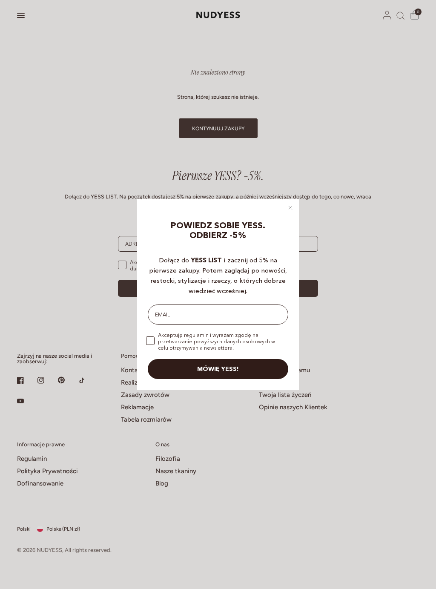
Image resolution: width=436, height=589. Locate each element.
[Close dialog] (290, 208)
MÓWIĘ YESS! (218, 369)
